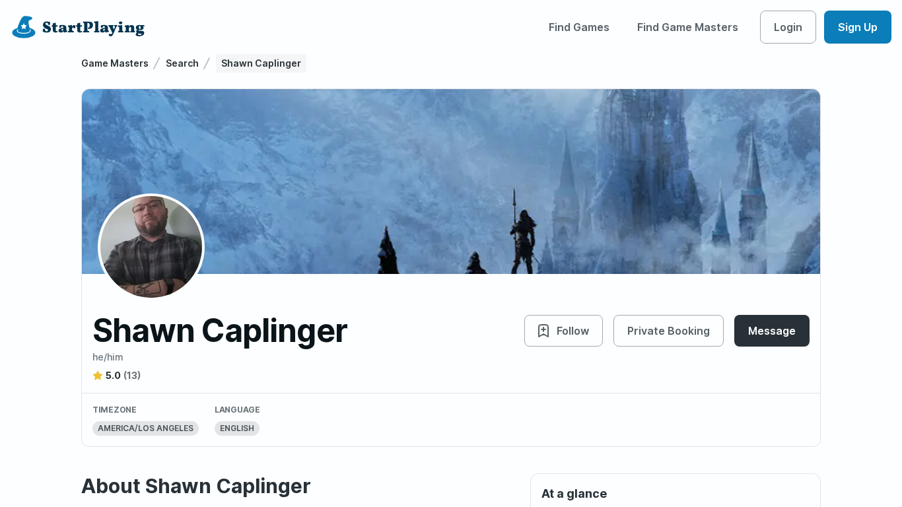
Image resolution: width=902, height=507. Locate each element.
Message (772, 330)
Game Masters (115, 63)
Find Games (579, 27)
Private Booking (668, 330)
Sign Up (858, 27)
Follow (573, 330)
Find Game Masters (687, 27)
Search (182, 63)
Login (788, 27)
